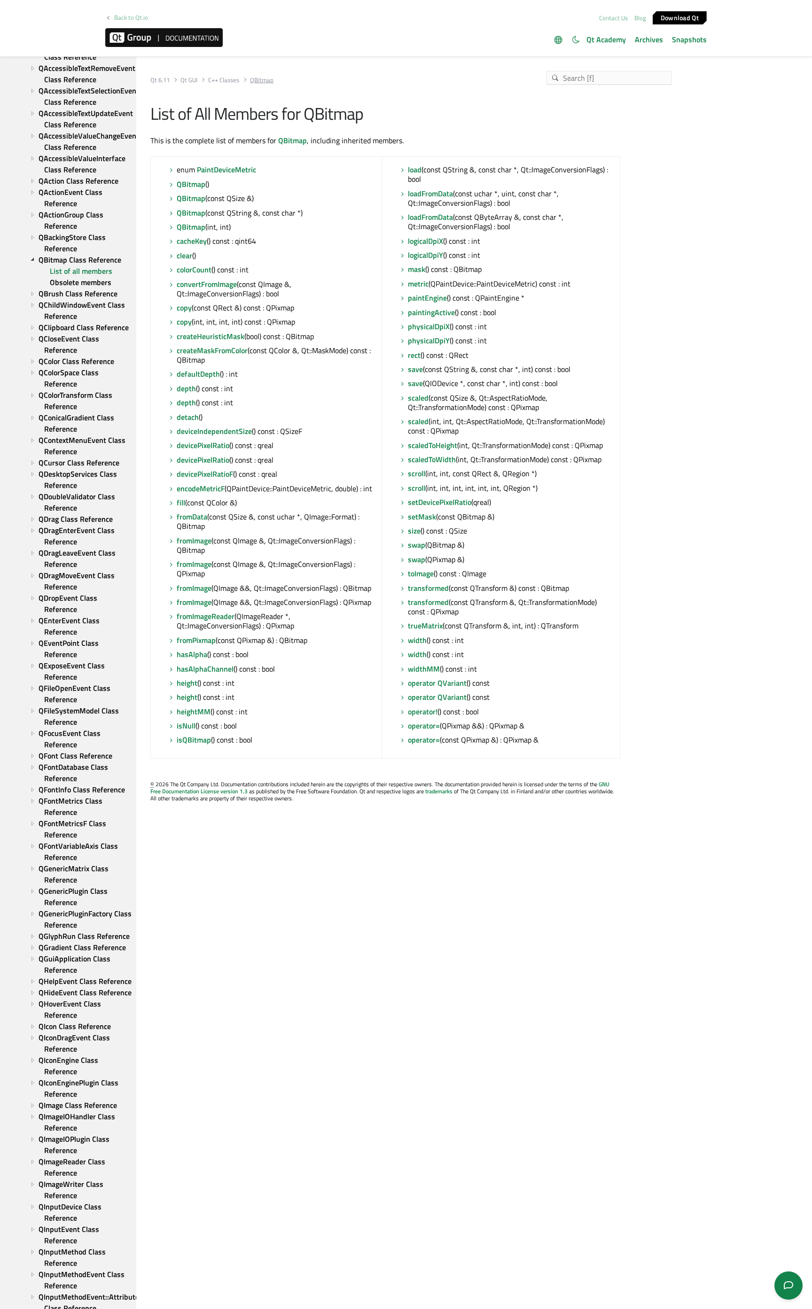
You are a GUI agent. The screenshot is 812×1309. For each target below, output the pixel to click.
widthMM (424, 668)
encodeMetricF (201, 488)
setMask (422, 516)
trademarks (439, 791)
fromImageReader (205, 616)
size (414, 530)
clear (184, 255)
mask (416, 269)
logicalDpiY (425, 255)
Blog (640, 18)
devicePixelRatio (203, 445)
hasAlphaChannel (205, 668)
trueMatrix (425, 625)
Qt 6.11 (160, 80)
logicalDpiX (425, 241)
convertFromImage (207, 284)
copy (184, 307)
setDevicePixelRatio (439, 502)
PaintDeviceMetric (226, 169)
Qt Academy (606, 39)
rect (414, 355)
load (415, 169)
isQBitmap (194, 739)
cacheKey (192, 241)
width (417, 640)
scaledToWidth (432, 459)
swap (416, 544)
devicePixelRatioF (205, 474)
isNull (186, 725)
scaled (418, 397)
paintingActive (431, 312)
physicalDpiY (429, 340)
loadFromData (430, 193)
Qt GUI (188, 80)
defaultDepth (198, 374)
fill (181, 502)
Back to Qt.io (131, 18)
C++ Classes (223, 80)
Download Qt (680, 17)
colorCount (194, 269)
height (187, 683)
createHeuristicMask (210, 336)
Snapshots (689, 39)
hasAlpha (192, 654)
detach (188, 417)
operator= (424, 725)
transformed (428, 588)
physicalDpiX (429, 326)
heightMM (194, 711)
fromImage (194, 540)
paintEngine (427, 297)
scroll (416, 473)
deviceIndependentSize (214, 431)
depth (186, 388)
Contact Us (613, 18)
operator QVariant (437, 683)
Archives (649, 39)
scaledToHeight (432, 445)
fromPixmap (196, 640)
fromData (192, 516)
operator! (422, 711)
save (415, 369)
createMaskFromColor (212, 350)
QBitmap (292, 140)
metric (418, 283)
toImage (421, 573)
